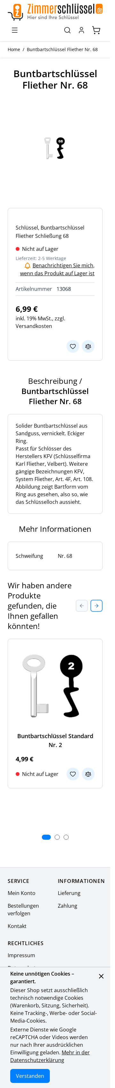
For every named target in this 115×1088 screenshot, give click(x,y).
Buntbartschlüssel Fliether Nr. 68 (62, 49)
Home (14, 49)
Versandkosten (34, 326)
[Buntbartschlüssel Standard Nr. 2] (55, 686)
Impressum (21, 955)
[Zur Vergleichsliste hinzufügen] (88, 346)
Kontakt (17, 926)
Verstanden (30, 1075)
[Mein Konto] (81, 30)
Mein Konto (21, 893)
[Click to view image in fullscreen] (55, 148)
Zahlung (67, 905)
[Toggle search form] (67, 30)
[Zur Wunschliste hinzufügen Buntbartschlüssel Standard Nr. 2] (72, 774)
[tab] (46, 837)
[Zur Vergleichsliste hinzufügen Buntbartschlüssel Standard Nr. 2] (88, 774)
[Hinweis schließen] (101, 976)
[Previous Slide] (82, 606)
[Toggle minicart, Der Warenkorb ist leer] (96, 30)
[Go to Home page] (55, 12)
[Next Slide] (96, 606)
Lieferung (69, 893)
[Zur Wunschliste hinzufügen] (72, 346)
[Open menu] (15, 30)
